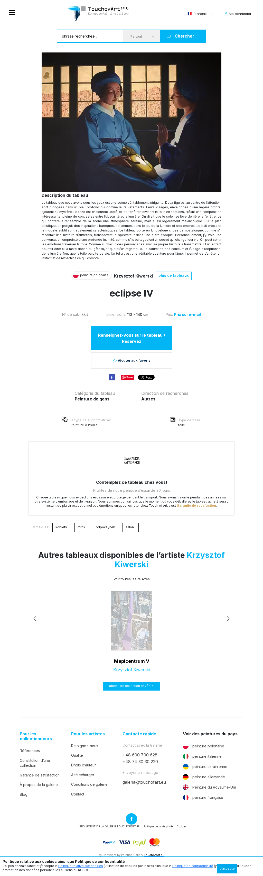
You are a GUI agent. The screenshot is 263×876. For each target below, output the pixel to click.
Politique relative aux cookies (80, 866)
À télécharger (82, 775)
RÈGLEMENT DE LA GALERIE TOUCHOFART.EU (109, 826)
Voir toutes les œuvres (132, 579)
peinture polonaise (208, 746)
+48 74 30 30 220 (140, 761)
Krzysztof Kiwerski (133, 276)
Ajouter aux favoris (134, 360)
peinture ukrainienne (209, 766)
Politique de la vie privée (158, 826)
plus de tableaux (173, 275)
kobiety (61, 527)
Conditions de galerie (89, 784)
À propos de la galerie (39, 784)
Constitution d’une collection (35, 763)
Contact (77, 794)
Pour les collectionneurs (36, 736)
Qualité (77, 755)
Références (30, 750)
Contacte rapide (139, 733)
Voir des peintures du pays (210, 733)
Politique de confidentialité (192, 866)
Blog (23, 794)
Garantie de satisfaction (196, 505)
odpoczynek (105, 527)
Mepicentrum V (131, 661)
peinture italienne (207, 756)
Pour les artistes (88, 733)
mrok (81, 527)
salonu (131, 527)
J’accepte (227, 868)
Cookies (181, 826)
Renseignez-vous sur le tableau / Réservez (131, 338)
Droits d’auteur (83, 765)
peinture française (207, 797)
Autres (148, 398)
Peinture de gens (92, 398)
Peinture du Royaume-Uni (214, 787)
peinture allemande (208, 777)
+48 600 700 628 (140, 754)
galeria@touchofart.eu (144, 782)
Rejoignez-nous (84, 746)
